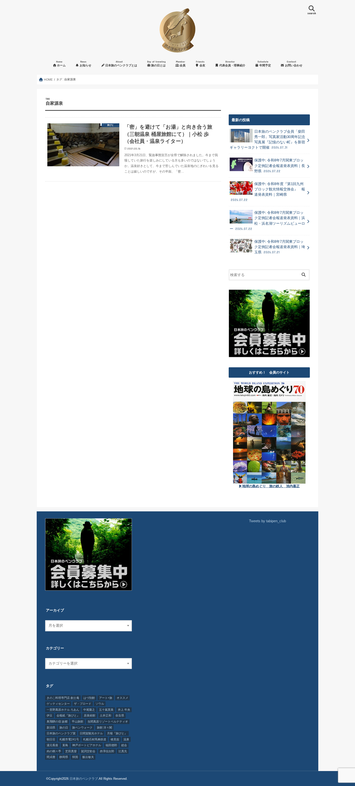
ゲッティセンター (58, 703)
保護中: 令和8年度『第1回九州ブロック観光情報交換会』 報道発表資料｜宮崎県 (268, 192)
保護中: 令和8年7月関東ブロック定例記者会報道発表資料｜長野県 (279, 165)
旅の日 (63, 727)
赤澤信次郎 (107, 751)
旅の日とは (156, 63)
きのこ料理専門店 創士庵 (63, 698)
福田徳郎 (111, 745)
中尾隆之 (89, 709)
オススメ (122, 698)
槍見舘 (115, 739)
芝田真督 (71, 751)
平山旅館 (77, 721)
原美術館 (89, 715)
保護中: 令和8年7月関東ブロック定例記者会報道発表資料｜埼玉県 (279, 247)
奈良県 (119, 715)
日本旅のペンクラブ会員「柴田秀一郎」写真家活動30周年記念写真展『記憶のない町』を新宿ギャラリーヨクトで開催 (267, 140)
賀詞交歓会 (88, 751)
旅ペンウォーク (82, 727)
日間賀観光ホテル (91, 733)
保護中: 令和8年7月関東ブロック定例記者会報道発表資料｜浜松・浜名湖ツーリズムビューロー (267, 221)
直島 (65, 745)
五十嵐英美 (106, 709)
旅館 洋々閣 (104, 727)
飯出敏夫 (88, 757)
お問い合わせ (293, 63)
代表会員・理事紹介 (232, 63)
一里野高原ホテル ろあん (63, 709)
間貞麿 (51, 757)
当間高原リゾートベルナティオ (107, 721)
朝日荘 (51, 739)
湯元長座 (52, 745)
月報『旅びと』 (117, 733)
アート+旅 (105, 698)
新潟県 (51, 727)
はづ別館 (89, 698)
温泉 (126, 739)
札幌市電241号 (69, 739)
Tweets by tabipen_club (267, 521)
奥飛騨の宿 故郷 (57, 721)
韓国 (75, 757)
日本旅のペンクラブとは (121, 63)
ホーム (61, 63)
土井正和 (105, 715)
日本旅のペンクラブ (84, 778)
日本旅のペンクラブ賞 (61, 733)
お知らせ (85, 63)
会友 (200, 63)
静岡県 (63, 757)
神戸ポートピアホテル (86, 745)
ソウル (99, 703)
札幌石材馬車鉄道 (94, 739)
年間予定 (264, 63)
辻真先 (122, 751)
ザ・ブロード (82, 703)
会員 (180, 63)
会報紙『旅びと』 (68, 715)
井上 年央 (124, 709)
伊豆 (49, 715)
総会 (124, 745)
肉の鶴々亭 (54, 751)
